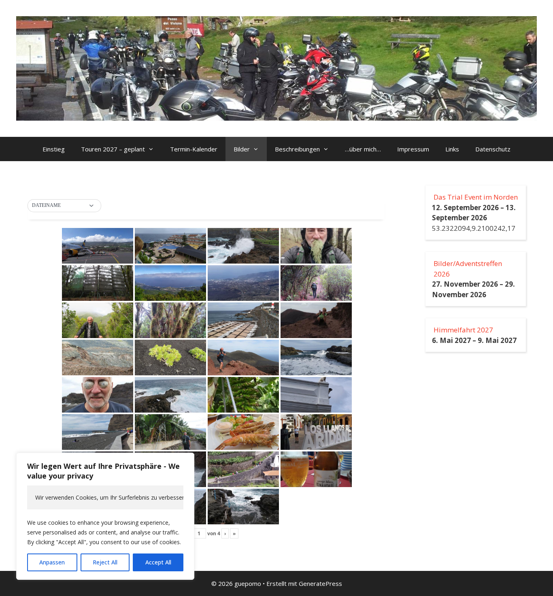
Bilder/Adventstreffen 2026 (468, 269)
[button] (64, 206)
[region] (105, 516)
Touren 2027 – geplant (113, 149)
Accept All (158, 562)
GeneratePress (320, 583)
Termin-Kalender (193, 149)
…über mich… (363, 149)
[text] (105, 497)
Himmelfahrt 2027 (463, 329)
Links (452, 149)
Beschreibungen (297, 149)
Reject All (105, 562)
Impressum (413, 149)
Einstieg (54, 149)
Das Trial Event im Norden (476, 197)
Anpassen (52, 562)
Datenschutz (492, 149)
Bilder (242, 149)
